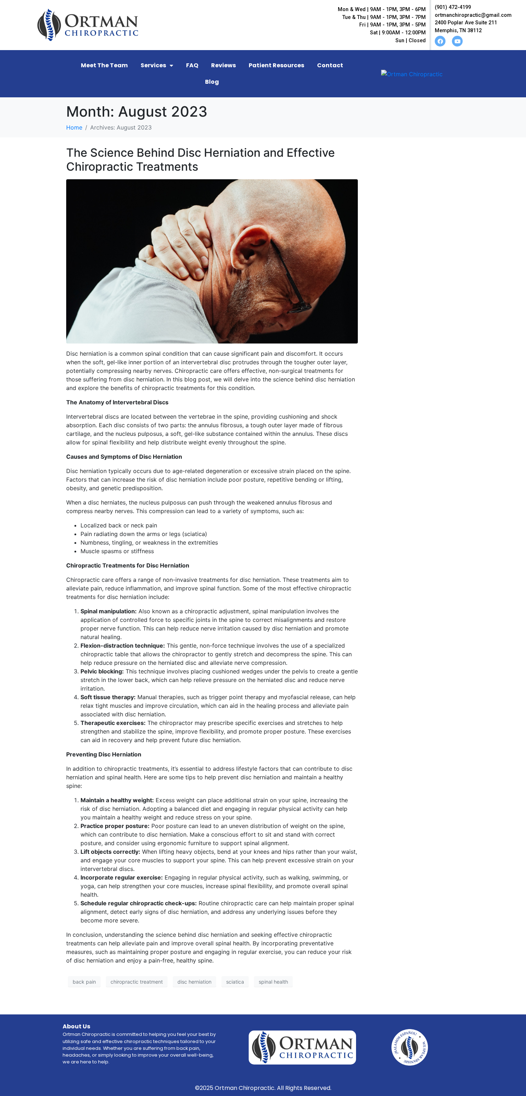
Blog (212, 82)
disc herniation (194, 982)
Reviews (223, 65)
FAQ (192, 65)
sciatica (235, 982)
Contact (330, 65)
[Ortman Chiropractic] (412, 73)
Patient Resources (276, 65)
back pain (84, 982)
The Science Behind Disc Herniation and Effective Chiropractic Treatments (200, 159)
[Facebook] (440, 41)
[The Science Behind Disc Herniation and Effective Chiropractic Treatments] (212, 260)
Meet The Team (104, 65)
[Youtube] (457, 41)
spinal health (273, 982)
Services (153, 65)
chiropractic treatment (137, 982)
